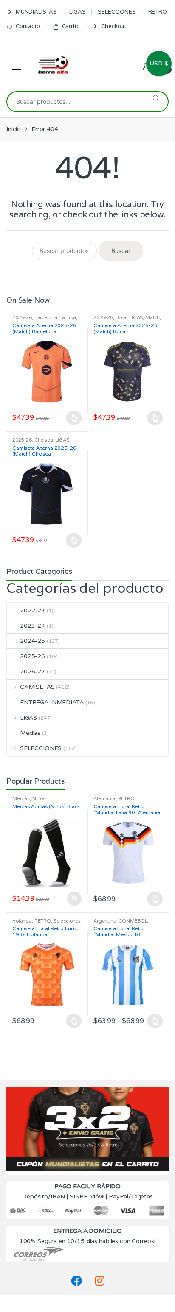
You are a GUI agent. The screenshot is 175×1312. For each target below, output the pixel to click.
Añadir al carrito (74, 899)
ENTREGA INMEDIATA (52, 702)
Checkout (113, 26)
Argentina (104, 921)
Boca (121, 317)
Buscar (156, 101)
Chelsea (43, 440)
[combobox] (75, 101)
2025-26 (22, 317)
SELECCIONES (116, 11)
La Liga (67, 317)
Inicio (13, 129)
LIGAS (77, 11)
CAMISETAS (37, 686)
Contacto (28, 26)
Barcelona (45, 317)
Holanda (22, 921)
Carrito (71, 26)
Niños (38, 798)
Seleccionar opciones (74, 418)
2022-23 (32, 610)
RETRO (157, 11)
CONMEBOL (133, 921)
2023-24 (32, 625)
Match (152, 317)
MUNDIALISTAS (36, 11)
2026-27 (32, 671)
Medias (30, 733)
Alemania (104, 798)
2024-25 (32, 641)
